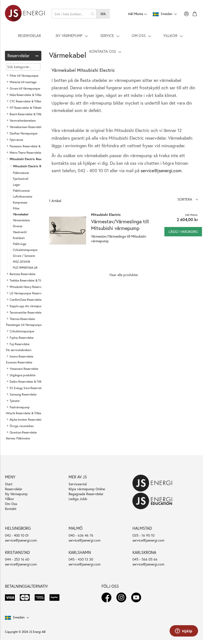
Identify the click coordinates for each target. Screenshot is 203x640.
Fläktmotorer (21, 173)
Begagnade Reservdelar (86, 493)
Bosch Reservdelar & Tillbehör (28, 114)
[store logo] (25, 14)
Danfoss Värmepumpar (24, 133)
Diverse (17, 226)
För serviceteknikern (18, 350)
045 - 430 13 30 (81, 559)
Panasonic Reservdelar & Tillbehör (31, 146)
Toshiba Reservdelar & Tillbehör (29, 280)
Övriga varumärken (22, 426)
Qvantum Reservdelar (23, 432)
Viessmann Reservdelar (24, 369)
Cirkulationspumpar (25, 250)
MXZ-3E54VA (21, 262)
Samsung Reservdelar (23, 394)
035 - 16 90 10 (143, 535)
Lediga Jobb (78, 498)
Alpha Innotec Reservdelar (26, 419)
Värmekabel (20, 214)
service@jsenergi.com (161, 170)
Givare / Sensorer (24, 256)
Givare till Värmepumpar (25, 88)
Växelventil (20, 232)
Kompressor (20, 202)
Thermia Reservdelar (22, 319)
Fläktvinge (19, 244)
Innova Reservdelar (21, 356)
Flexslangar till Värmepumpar (24, 325)
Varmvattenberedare (23, 120)
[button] (188, 199)
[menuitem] (29, 35)
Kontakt (10, 508)
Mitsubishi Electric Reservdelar (30, 159)
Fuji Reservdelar (20, 344)
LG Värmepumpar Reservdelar (28, 293)
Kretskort (19, 238)
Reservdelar (13, 489)
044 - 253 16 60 (17, 559)
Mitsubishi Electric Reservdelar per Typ (39, 166)
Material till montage (23, 82)
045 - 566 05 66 (144, 559)
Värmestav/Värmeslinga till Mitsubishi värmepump (120, 224)
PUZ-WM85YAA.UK (25, 267)
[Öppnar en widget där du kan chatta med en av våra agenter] (184, 631)
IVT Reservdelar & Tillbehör (27, 108)
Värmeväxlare (21, 220)
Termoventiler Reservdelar (26, 312)
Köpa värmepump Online (87, 489)
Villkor (9, 498)
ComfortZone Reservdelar (26, 299)
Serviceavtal (78, 484)
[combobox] (74, 14)
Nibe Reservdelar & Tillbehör (28, 95)
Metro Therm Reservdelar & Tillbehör (33, 152)
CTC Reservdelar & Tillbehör (27, 101)
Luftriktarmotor (22, 196)
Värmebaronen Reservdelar (26, 127)
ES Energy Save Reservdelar (27, 388)
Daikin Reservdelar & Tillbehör (29, 381)
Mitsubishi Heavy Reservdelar (28, 287)
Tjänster (15, 401)
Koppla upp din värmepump (27, 306)
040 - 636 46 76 (81, 535)
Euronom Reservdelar (19, 362)
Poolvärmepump (20, 407)
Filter (16, 208)
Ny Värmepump (16, 493)
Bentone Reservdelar (23, 274)
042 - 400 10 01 (17, 535)
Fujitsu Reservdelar (22, 337)
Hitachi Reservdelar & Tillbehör (25, 413)
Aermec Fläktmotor (18, 438)
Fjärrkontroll (20, 179)
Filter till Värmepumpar (24, 75)
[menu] (101, 43)
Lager (16, 185)
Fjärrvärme (16, 140)
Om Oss (11, 503)
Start (8, 484)
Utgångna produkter (23, 375)
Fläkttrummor (21, 190)
